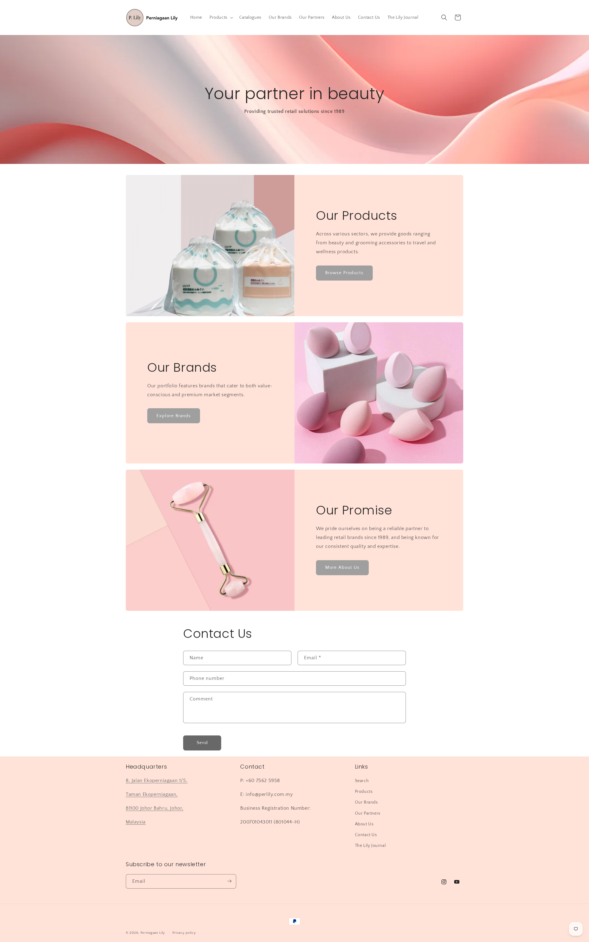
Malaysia (136, 822)
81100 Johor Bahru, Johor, (154, 808)
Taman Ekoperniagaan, (152, 794)
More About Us (342, 567)
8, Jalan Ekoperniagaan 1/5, (156, 780)
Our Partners (367, 813)
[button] (221, 17)
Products (364, 791)
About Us (364, 824)
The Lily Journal (370, 845)
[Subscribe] (229, 881)
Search (362, 780)
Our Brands (366, 802)
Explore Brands (173, 415)
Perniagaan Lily (153, 933)
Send (202, 743)
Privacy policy (184, 933)
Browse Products (344, 272)
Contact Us (366, 834)
